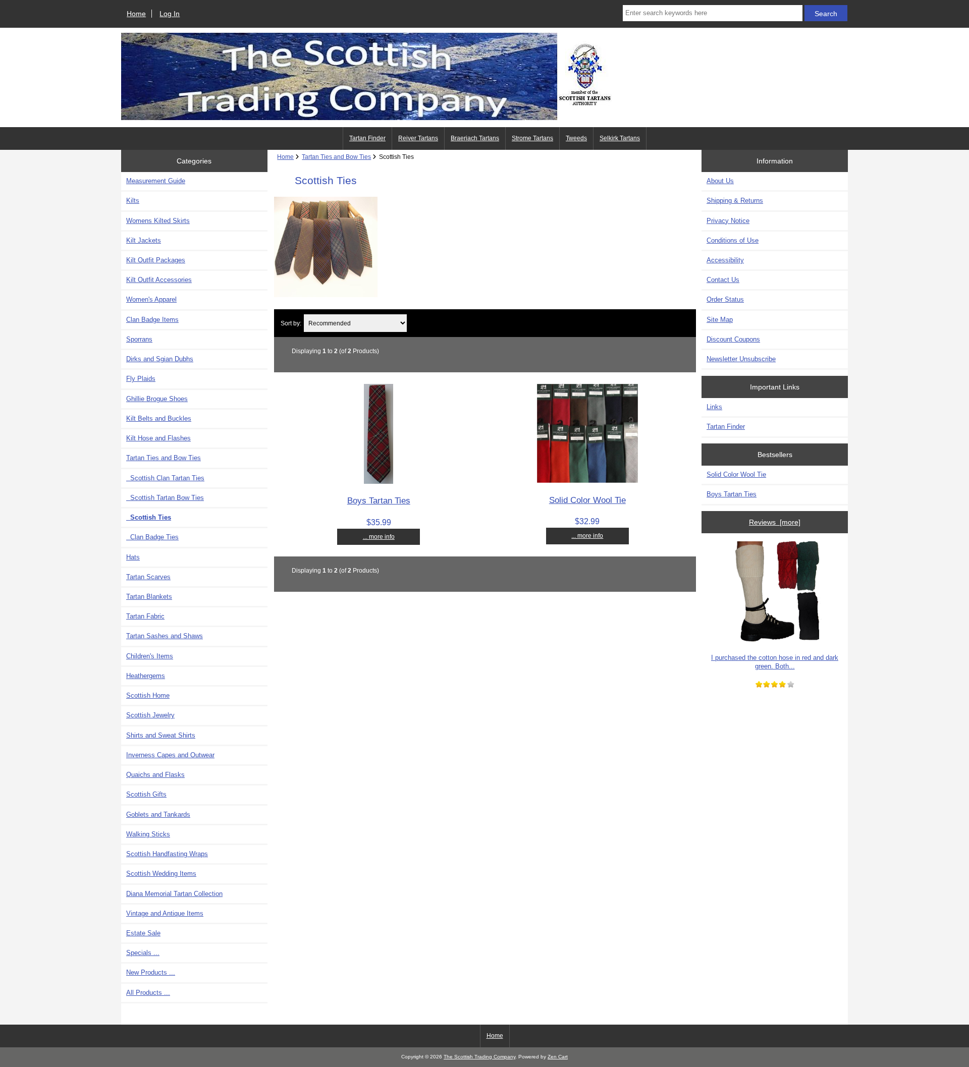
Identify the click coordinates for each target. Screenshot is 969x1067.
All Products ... (148, 992)
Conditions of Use (733, 240)
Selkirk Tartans (620, 138)
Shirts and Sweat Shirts (160, 735)
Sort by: (291, 323)
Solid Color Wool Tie (587, 500)
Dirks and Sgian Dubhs (159, 359)
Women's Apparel (151, 299)
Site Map (720, 319)
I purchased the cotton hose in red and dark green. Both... (774, 661)
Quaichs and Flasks (155, 774)
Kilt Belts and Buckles (158, 418)
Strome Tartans (532, 138)
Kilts (132, 200)
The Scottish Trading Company (479, 1056)
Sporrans (139, 339)
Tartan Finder (367, 138)
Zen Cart (558, 1056)
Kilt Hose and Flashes (158, 438)
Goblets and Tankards (158, 814)
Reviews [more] (774, 522)
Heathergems (145, 676)
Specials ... (142, 953)
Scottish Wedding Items (161, 873)
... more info (379, 536)
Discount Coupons (733, 339)
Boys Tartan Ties (378, 500)
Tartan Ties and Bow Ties (336, 156)
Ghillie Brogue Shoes (157, 399)
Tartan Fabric (145, 616)
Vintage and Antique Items (164, 913)
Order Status (725, 299)
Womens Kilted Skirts (158, 220)
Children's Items (149, 656)
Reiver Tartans (418, 138)
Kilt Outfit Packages (155, 260)
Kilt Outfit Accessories (159, 280)
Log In (169, 14)
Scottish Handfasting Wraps (167, 854)
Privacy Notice (728, 220)
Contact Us (723, 280)
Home (136, 14)
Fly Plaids (140, 378)
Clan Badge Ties (152, 537)
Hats (133, 557)
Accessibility (725, 260)
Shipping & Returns (735, 200)
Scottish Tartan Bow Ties (165, 497)
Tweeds (576, 138)
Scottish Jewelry (150, 715)
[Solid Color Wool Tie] (587, 480)
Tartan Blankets (149, 596)
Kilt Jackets (143, 240)
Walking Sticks (148, 834)
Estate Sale (143, 933)
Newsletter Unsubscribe (741, 359)
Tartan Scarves (148, 577)
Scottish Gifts (146, 794)
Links (714, 407)
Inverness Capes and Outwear (170, 755)
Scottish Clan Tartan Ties (165, 478)
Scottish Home (148, 695)
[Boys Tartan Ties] (378, 481)
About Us (720, 181)
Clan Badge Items (152, 319)
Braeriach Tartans (475, 138)
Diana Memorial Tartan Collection (174, 893)
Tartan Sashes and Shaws (164, 636)
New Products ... (150, 972)
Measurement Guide (155, 181)
